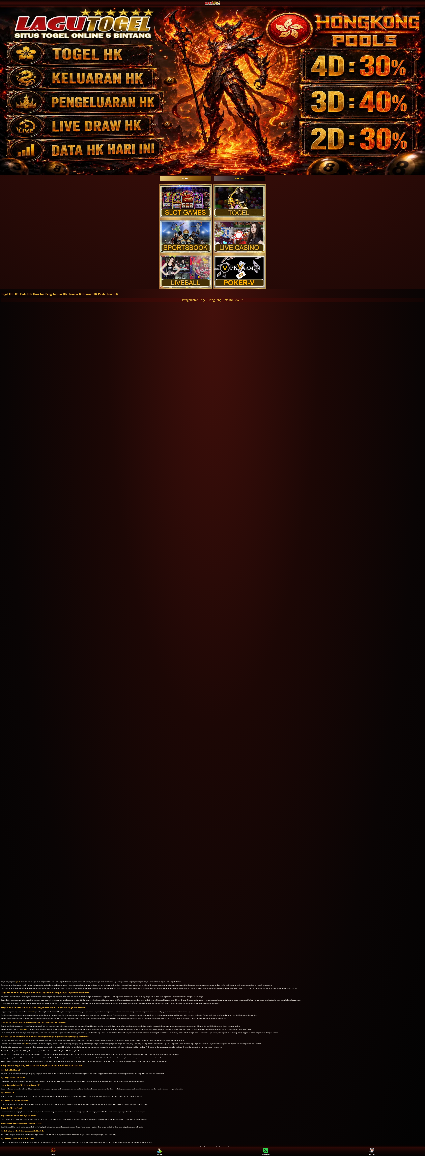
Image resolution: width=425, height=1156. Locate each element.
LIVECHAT (371, 1154)
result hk (26, 1044)
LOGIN (185, 178)
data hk (9, 1054)
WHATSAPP (266, 1154)
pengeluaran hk (24, 1029)
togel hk (17, 982)
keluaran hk (31, 1012)
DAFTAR (239, 178)
